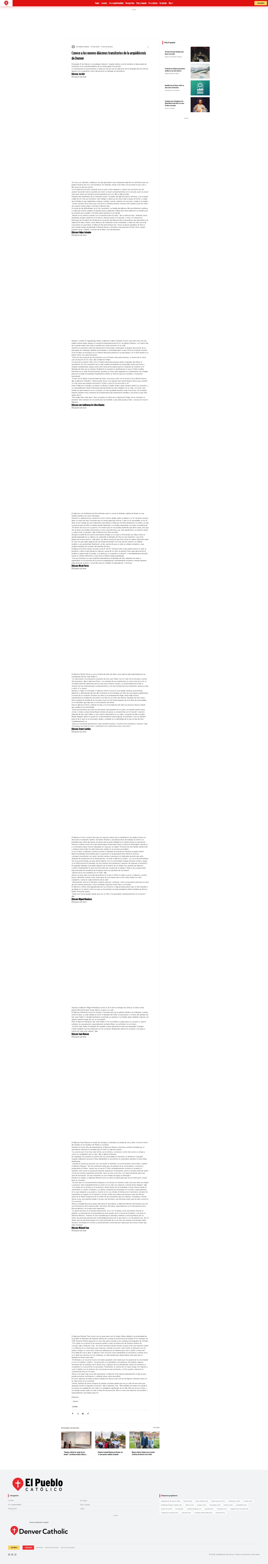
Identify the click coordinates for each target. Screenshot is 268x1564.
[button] (171, 3)
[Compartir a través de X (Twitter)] (78, 1414)
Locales (75, 1406)
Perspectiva (12, 1509)
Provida (180, 1509)
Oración (248, 1501)
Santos (190, 1505)
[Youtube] (15, 1555)
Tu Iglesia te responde (170, 1513)
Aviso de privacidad (67, 1547)
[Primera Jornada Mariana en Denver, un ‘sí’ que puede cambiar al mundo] (110, 1440)
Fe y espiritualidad (14, 1504)
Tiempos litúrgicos (195, 1509)
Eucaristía (221, 1513)
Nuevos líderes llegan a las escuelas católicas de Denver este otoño (143, 1453)
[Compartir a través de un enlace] (88, 1414)
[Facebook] (9, 1555)
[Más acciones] (148, 47)
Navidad (210, 1509)
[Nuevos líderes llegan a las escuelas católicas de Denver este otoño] (144, 1440)
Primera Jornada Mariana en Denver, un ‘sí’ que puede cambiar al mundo (110, 1453)
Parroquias (215, 1505)
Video (82, 1509)
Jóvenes (202, 1505)
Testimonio (222, 1509)
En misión (83, 1500)
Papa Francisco (218, 1501)
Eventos (75, 1401)
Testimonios (234, 1501)
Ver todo (156, 1427)
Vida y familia (202, 1501)
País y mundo (85, 1505)
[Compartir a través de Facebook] (73, 1414)
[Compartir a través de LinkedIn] (83, 1414)
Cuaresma (187, 1513)
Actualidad (242, 1505)
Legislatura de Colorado (240, 1509)
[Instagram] (12, 1555)
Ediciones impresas (52, 1547)
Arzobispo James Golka (204, 1513)
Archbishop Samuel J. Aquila (172, 1505)
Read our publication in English (39, 1522)
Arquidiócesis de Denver (171, 1501)
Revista (188, 1501)
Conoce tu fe (167, 1509)
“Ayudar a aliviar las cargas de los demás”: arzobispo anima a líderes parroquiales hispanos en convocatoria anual (76, 1453)
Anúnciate (39, 1547)
